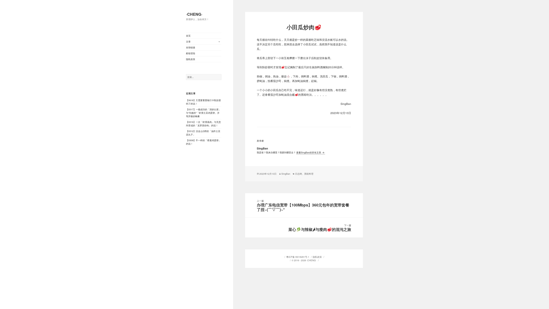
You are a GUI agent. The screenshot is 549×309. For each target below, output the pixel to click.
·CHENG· (194, 14)
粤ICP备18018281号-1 (297, 257)
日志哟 (298, 173)
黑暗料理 (308, 173)
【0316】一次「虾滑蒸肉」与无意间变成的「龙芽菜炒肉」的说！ (203, 123)
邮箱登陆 (190, 53)
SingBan (285, 173)
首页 (188, 35)
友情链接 (190, 47)
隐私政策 (190, 59)
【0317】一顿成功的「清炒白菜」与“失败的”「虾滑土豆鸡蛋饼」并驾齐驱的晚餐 (203, 113)
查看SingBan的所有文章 (309, 152)
